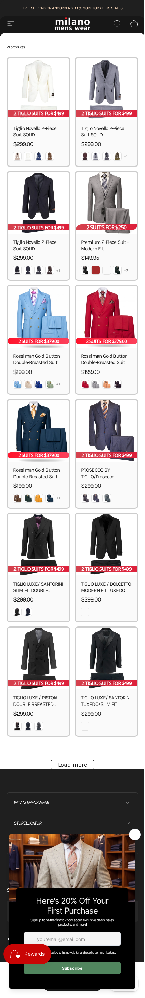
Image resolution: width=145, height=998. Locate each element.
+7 (126, 270)
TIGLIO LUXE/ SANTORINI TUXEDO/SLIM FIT (105, 701)
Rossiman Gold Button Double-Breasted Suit (36, 359)
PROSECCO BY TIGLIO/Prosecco (97, 473)
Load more (72, 764)
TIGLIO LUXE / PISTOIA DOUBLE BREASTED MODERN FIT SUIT (35, 704)
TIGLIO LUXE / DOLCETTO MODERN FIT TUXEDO (106, 587)
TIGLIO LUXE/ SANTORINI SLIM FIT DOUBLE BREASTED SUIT (38, 590)
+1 (126, 156)
